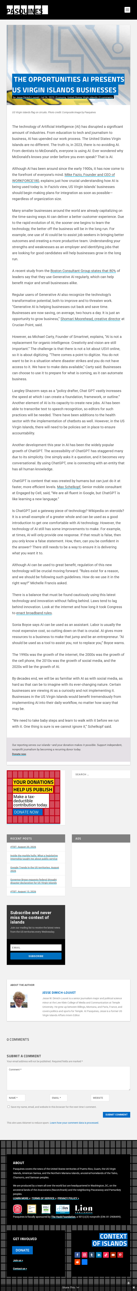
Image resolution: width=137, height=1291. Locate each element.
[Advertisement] (101, 865)
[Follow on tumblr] (92, 1255)
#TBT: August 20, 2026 (23, 846)
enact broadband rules (34, 613)
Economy (61, 97)
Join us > (18, 1260)
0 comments (106, 97)
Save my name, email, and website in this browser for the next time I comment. (54, 1107)
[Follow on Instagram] (84, 1255)
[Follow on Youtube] (113, 1255)
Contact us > (20, 1268)
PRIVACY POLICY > (68, 1198)
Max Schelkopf (68, 487)
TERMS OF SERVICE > (44, 1198)
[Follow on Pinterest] (120, 1255)
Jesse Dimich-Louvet (27, 97)
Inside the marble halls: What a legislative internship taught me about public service (34, 857)
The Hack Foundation (63, 1216)
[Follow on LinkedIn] (99, 1255)
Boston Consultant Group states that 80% (83, 271)
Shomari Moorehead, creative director (90, 319)
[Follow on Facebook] (77, 1255)
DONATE (22, 1250)
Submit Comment (116, 1114)
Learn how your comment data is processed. (74, 1122)
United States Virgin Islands (82, 97)
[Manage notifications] (128, 1283)
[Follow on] (84, 1262)
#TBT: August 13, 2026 (23, 891)
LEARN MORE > (21, 1198)
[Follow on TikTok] (106, 1255)
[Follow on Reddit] (77, 1262)
